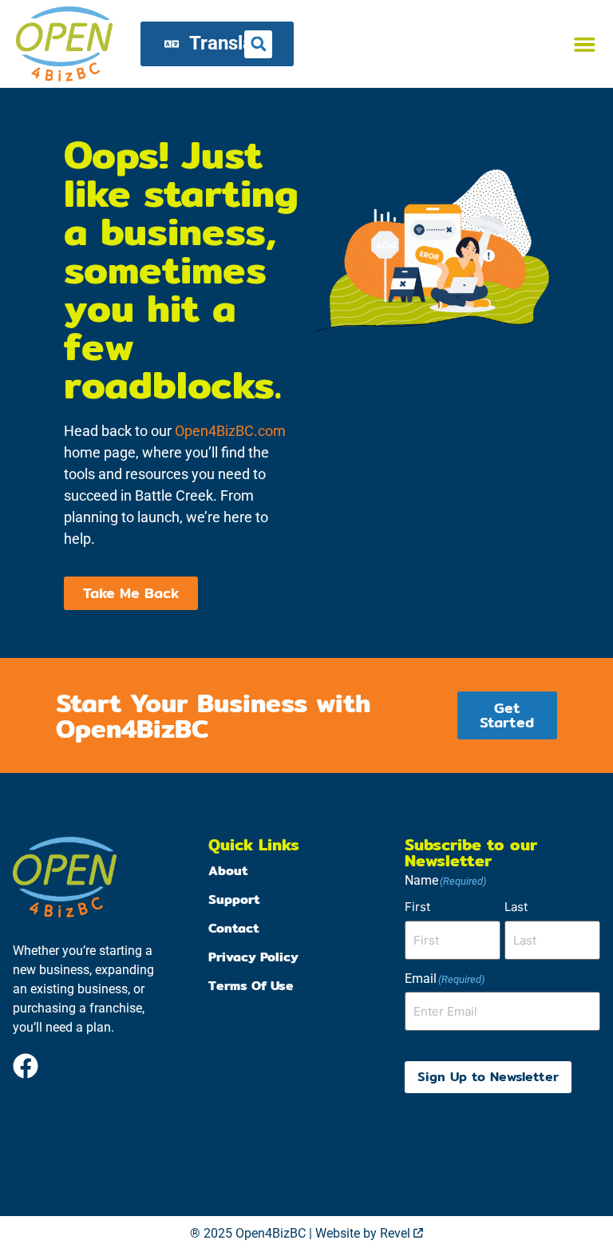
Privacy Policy (253, 957)
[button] (584, 44)
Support (234, 899)
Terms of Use (251, 986)
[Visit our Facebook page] (25, 1066)
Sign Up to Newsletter (488, 1077)
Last (516, 906)
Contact (233, 928)
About (228, 871)
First (417, 906)
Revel (401, 1233)
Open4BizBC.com (230, 430)
